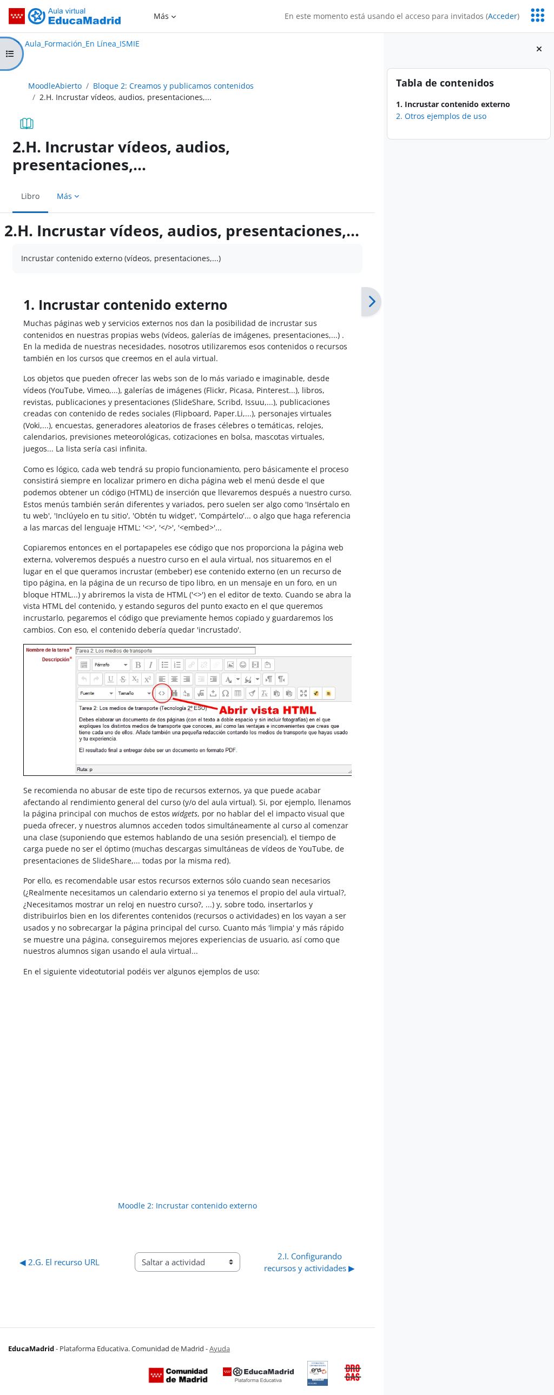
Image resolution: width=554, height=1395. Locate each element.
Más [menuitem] (161, 16)
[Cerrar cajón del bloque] (539, 48)
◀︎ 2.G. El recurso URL (59, 1262)
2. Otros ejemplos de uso (441, 116)
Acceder (502, 16)
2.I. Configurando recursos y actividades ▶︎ (309, 1262)
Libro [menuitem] (30, 196)
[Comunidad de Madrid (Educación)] (178, 1374)
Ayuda (219, 1348)
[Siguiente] (371, 301)
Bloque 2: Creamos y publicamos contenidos (173, 86)
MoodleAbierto (55, 86)
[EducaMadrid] (258, 1374)
